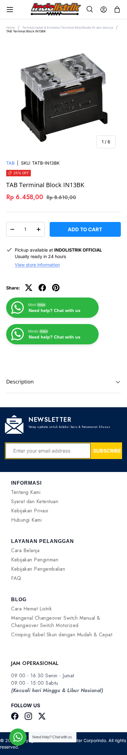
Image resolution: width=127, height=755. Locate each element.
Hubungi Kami (26, 519)
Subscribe (107, 451)
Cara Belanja (25, 550)
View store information (37, 264)
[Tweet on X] (28, 287)
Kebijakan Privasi (29, 510)
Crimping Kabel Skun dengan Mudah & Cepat (61, 634)
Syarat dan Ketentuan (34, 501)
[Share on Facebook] (42, 287)
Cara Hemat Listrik (31, 608)
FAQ (16, 578)
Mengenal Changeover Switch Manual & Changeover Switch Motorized (55, 621)
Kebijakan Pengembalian (38, 568)
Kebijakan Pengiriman (34, 559)
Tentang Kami (25, 492)
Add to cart (85, 229)
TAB (10, 163)
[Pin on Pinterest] (56, 287)
